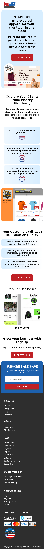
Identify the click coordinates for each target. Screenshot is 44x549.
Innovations (9, 424)
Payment (8, 449)
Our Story (8, 406)
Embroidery (9, 479)
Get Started (20, 57)
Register (7, 498)
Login (6, 495)
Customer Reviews (12, 461)
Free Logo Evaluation (13, 476)
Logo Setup (9, 446)
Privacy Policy (10, 501)
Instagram (8, 421)
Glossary (8, 415)
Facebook (8, 418)
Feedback (8, 427)
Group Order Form (12, 464)
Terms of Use (9, 504)
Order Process (10, 443)
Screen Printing (10, 483)
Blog (6, 412)
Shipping (7, 452)
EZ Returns (8, 455)
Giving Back (9, 408)
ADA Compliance (11, 430)
